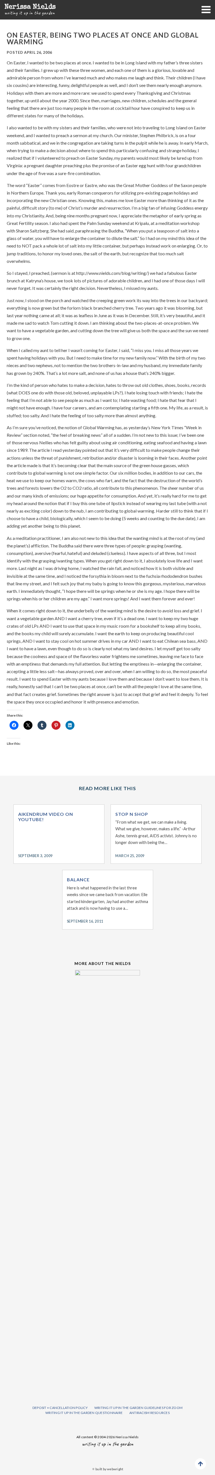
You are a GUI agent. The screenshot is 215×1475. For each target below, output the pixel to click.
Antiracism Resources (149, 1413)
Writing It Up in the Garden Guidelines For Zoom (138, 1408)
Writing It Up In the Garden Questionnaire (84, 1413)
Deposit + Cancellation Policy (60, 1408)
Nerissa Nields (30, 7)
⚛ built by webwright (107, 1469)
